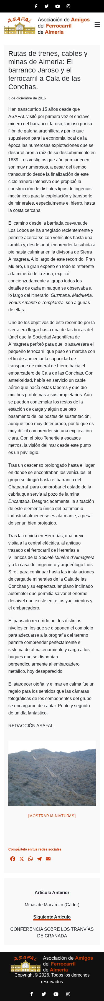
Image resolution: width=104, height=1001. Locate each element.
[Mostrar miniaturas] (52, 816)
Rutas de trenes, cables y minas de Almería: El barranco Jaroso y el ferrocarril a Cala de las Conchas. (48, 70)
